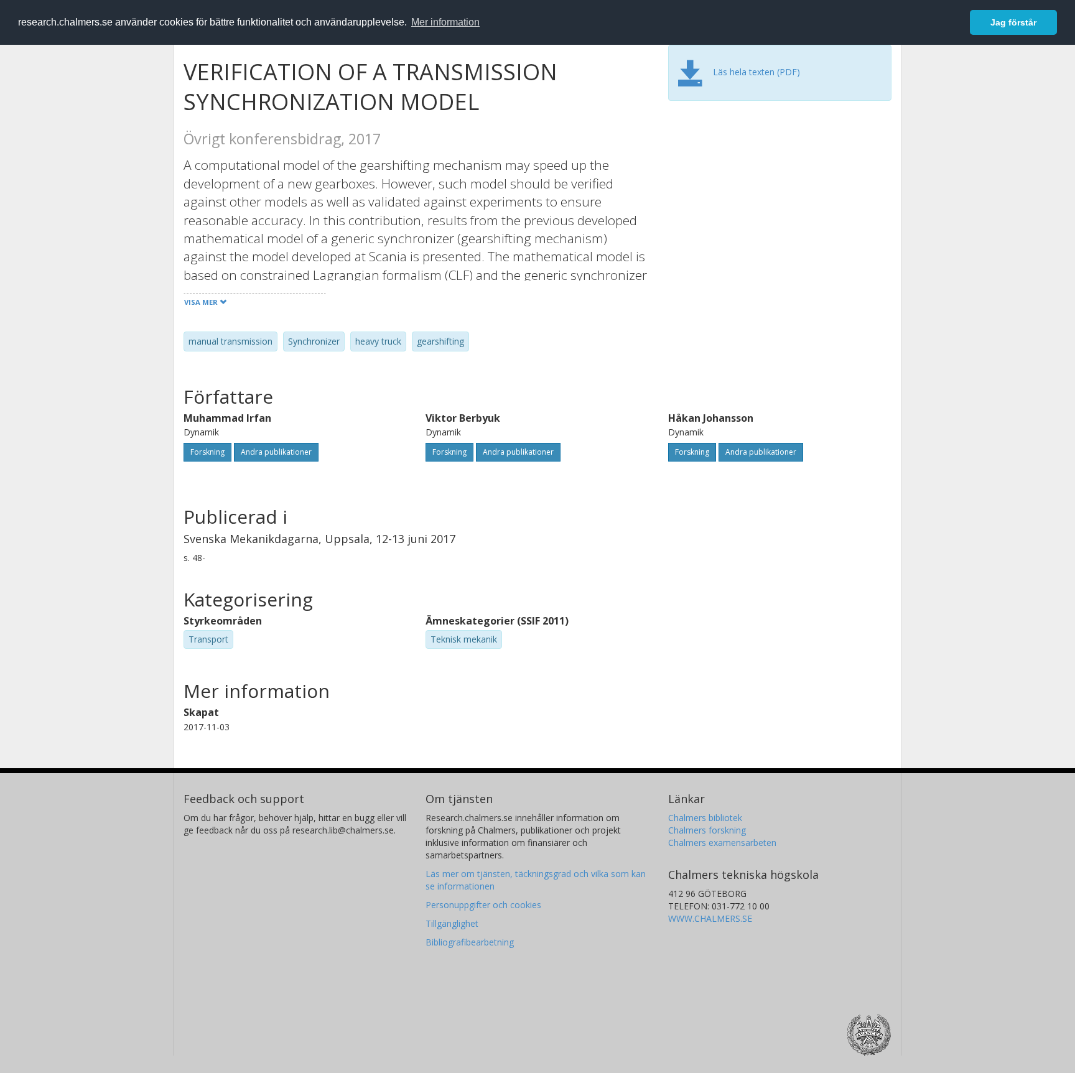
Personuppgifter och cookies (483, 905)
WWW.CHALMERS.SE (710, 918)
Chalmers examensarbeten (722, 842)
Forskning (207, 452)
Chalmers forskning (707, 830)
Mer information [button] (445, 22)
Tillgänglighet (452, 923)
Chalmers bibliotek (705, 818)
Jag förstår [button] (1013, 22)
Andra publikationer (276, 452)
